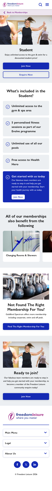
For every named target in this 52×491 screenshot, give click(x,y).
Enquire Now (26, 74)
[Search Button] (40, 4)
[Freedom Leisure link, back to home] (13, 4)
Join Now (26, 66)
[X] (26, 464)
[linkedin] (34, 464)
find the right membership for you (26, 326)
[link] (47, 4)
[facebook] (17, 464)
